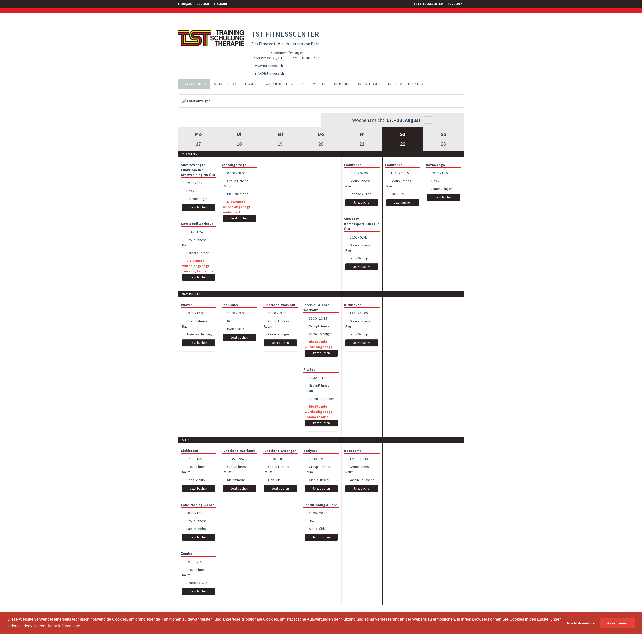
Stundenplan (225, 83)
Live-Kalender (194, 83)
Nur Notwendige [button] (581, 623)
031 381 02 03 (309, 58)
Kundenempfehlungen (287, 52)
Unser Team (367, 83)
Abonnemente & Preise (286, 83)
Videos (319, 83)
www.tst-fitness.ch (269, 65)
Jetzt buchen (198, 207)
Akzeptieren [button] (617, 623)
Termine (252, 83)
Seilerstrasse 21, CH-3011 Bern (275, 58)
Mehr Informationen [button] (65, 626)
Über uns (341, 83)
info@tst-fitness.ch (269, 73)
